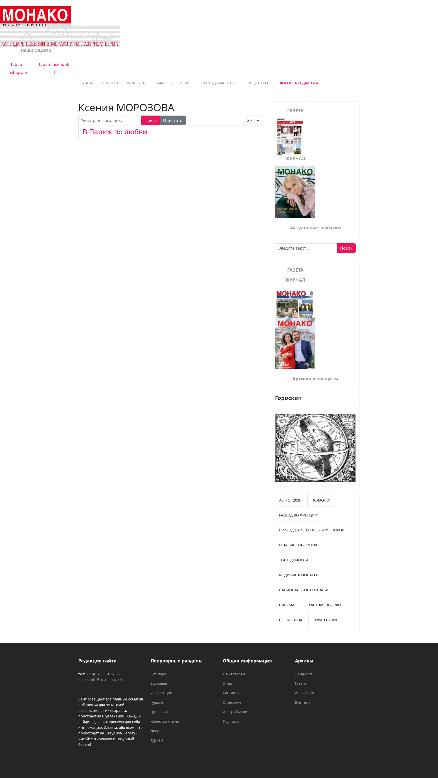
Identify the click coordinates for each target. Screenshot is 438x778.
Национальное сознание (304, 589)
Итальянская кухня (298, 545)
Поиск (150, 120)
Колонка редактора (299, 83)
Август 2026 (290, 500)
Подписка (231, 721)
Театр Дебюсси (293, 560)
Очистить (172, 120)
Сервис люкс (292, 619)
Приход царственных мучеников (311, 530)
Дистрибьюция (236, 711)
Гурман (157, 702)
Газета (300, 683)
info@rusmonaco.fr (106, 679)
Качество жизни (173, 83)
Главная (86, 83)
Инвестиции (161, 692)
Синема (286, 604)
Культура (136, 83)
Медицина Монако (298, 574)
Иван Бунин (326, 619)
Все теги (302, 702)
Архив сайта (306, 692)
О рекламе (232, 702)
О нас (228, 683)
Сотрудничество (218, 83)
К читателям (234, 674)
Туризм (157, 740)
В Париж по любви (115, 131)
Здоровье (159, 683)
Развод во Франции (298, 515)
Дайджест (303, 674)
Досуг (155, 730)
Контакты (231, 692)
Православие (162, 711)
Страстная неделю (323, 604)
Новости (111, 83)
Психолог (321, 500)
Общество (257, 83)
